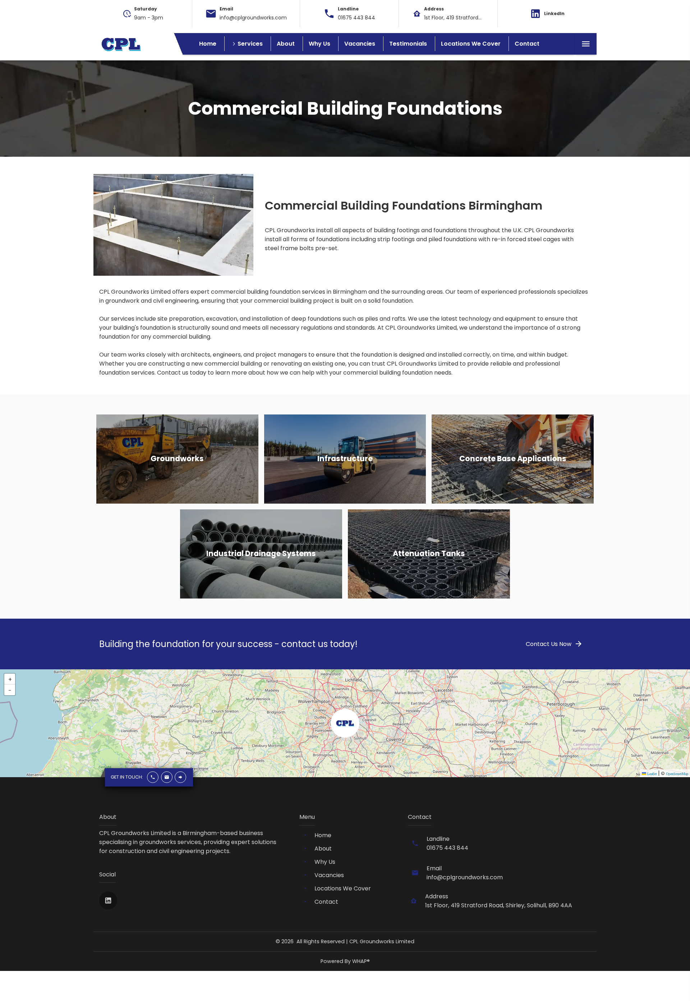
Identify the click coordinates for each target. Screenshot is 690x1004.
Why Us (319, 44)
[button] (345, 723)
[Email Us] (166, 777)
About (286, 44)
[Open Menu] (586, 44)
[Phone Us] (153, 777)
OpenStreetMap (677, 774)
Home (207, 44)
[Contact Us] (180, 777)
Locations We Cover (471, 44)
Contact (527, 44)
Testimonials (408, 44)
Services (250, 44)
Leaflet (651, 774)
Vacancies (359, 44)
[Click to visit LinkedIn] (108, 900)
